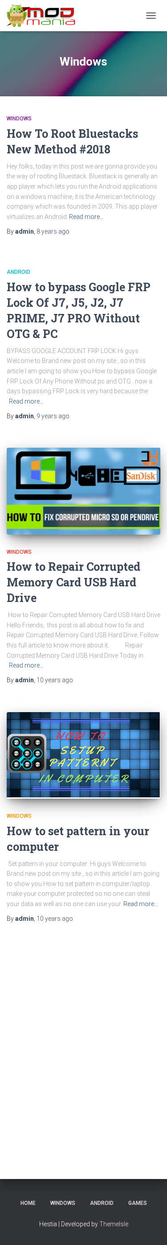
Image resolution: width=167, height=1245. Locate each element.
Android (18, 272)
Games (137, 1203)
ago (53, 231)
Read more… (86, 216)
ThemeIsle (113, 1224)
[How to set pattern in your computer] (83, 755)
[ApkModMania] (44, 15)
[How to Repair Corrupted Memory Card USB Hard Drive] (83, 491)
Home (28, 1203)
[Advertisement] (83, 1041)
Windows (19, 118)
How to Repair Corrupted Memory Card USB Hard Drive (73, 582)
